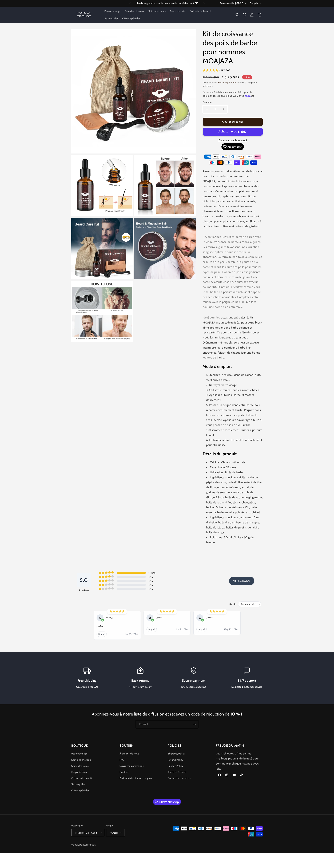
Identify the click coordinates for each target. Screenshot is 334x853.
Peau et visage (79, 753)
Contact (124, 772)
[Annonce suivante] (204, 3)
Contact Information (179, 778)
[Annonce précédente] (130, 3)
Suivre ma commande (132, 765)
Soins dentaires (80, 765)
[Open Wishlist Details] (244, 15)
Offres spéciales (80, 790)
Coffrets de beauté (82, 778)
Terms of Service (177, 772)
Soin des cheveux (81, 759)
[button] (237, 15)
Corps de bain (79, 772)
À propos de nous (129, 753)
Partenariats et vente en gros (136, 778)
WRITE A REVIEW (241, 581)
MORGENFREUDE (87, 845)
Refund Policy (175, 759)
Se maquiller (78, 784)
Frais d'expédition (227, 82)
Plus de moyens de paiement (232, 140)
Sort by (233, 604)
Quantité (207, 102)
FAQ (122, 759)
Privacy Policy (175, 765)
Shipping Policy (176, 753)
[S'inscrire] (194, 724)
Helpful (101, 634)
